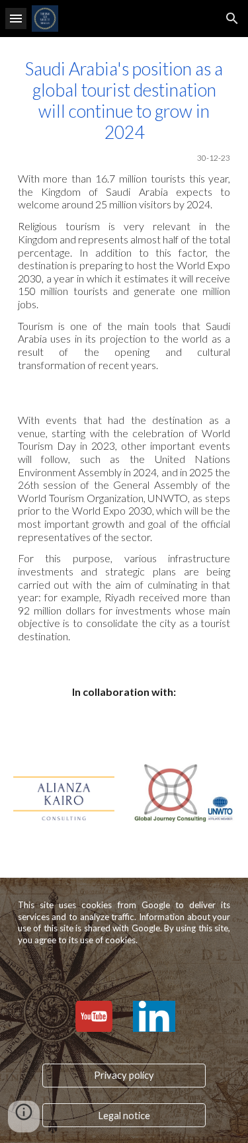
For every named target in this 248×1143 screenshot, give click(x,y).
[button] (16, 18)
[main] (124, 214)
